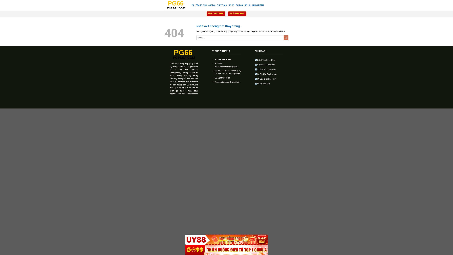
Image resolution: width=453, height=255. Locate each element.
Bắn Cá (239, 5)
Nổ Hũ (247, 5)
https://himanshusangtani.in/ (226, 67)
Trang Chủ (201, 5)
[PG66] (176, 5)
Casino (212, 5)
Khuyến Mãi (258, 5)
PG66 (172, 64)
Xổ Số (231, 5)
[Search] (193, 5)
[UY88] (226, 240)
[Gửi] (286, 37)
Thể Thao (222, 5)
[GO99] (226, 250)
